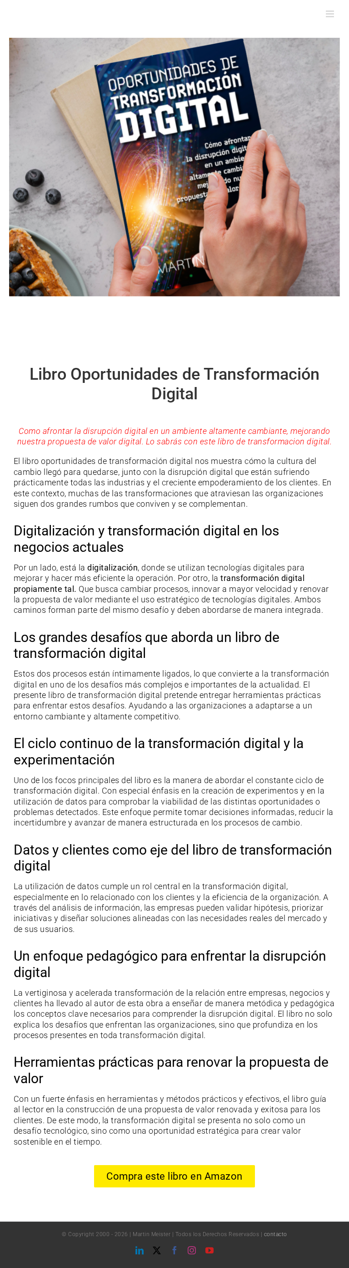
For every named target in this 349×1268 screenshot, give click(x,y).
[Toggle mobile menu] (331, 14)
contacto (275, 1234)
